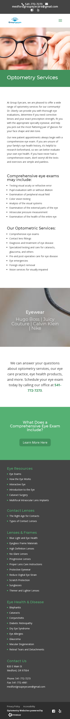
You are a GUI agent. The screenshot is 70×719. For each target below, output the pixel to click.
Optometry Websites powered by (25, 710)
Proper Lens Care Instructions (25, 564)
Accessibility (29, 706)
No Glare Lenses (18, 553)
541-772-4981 (19, 682)
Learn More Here (35, 442)
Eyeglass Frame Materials (23, 543)
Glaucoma (15, 639)
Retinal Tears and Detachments (26, 649)
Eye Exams (15, 474)
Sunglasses (15, 585)
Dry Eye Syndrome (19, 628)
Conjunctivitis (16, 617)
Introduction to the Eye (22, 489)
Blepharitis (15, 607)
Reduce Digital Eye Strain (23, 574)
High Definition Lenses (21, 548)
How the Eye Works (20, 479)
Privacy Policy (13, 706)
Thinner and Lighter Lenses (24, 590)
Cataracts (14, 612)
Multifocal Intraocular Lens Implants (29, 500)
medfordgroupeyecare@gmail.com (35, 6)
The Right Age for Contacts (24, 516)
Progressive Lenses (20, 559)
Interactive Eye (17, 484)
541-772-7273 (33, 4)
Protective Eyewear (20, 569)
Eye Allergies (16, 633)
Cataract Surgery (18, 495)
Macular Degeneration (21, 644)
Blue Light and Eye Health (23, 538)
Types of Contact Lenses (23, 521)
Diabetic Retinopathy (20, 623)
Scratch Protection (19, 580)
